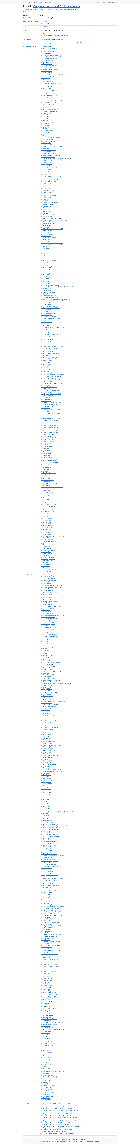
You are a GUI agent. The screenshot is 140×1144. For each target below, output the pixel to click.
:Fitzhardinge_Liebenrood (49, 325)
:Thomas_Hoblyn (46, 64)
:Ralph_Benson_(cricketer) (49, 822)
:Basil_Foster (45, 127)
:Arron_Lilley (45, 490)
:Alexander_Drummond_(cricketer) (51, 218)
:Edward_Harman (46, 322)
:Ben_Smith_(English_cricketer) (50, 137)
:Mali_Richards (46, 290)
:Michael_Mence (46, 466)
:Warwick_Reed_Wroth (48, 511)
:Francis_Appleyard (47, 171)
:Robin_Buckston (46, 445)
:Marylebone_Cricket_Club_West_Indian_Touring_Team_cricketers (60, 1126)
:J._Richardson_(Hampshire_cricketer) (52, 101)
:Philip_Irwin (45, 250)
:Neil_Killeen (45, 469)
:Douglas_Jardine (46, 518)
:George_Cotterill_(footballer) (50, 69)
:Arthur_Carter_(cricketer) (49, 313)
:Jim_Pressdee (45, 408)
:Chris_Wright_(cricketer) (48, 153)
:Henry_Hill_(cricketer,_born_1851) (51, 50)
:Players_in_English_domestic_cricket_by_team (54, 35)
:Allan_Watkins (46, 67)
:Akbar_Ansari (45, 566)
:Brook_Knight (46, 108)
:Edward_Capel (46, 88)
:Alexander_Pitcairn (47, 222)
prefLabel (27, 39)
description (27, 18)
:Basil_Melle (45, 129)
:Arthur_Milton (46, 538)
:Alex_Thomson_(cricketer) (49, 504)
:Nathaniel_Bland (46, 360)
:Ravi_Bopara (45, 562)
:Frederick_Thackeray (48, 508)
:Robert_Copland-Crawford (49, 427)
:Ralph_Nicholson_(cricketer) (49, 306)
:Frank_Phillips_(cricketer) (49, 195)
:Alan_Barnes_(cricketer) (48, 568)
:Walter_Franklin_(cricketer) (49, 483)
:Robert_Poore (46, 436)
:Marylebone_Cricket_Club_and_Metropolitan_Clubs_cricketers (59, 1105)
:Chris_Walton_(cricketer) (49, 150)
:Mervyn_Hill (45, 455)
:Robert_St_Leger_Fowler (48, 441)
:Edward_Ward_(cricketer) (49, 506)
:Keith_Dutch (45, 262)
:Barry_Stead (45, 499)
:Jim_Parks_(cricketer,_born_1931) (51, 404)
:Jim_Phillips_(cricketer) (48, 406)
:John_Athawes (46, 53)
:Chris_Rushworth (47, 144)
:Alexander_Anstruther (48, 215)
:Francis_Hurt (45, 173)
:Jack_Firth (44, 367)
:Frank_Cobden (46, 183)
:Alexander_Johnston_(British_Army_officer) (54, 220)
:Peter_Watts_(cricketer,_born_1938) (51, 245)
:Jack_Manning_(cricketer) (49, 373)
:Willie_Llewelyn (46, 534)
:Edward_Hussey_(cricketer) (49, 48)
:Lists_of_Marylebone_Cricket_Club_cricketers (54, 1131)
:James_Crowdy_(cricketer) (49, 387)
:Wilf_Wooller (45, 532)
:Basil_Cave (45, 125)
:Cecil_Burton (45, 503)
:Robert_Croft (45, 531)
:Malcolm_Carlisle (46, 341)
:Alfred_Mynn (45, 232)
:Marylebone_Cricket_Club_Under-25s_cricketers (55, 1124)
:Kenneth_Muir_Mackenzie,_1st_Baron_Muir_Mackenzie (57, 287)
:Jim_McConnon (46, 401)
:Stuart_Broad (45, 515)
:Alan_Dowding (46, 571)
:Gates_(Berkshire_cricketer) (49, 95)
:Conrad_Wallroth (46, 160)
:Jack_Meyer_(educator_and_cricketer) (52, 374)
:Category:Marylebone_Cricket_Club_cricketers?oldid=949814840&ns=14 (64, 43)
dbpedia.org (74, 9)
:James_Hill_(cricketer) (48, 51)
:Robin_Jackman (46, 446)
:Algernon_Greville (47, 234)
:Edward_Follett (46, 320)
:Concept (44, 27)
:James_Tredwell (46, 553)
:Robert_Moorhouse (47, 434)
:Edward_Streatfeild (47, 90)
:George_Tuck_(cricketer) (49, 510)
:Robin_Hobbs (46, 474)
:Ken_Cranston (46, 274)
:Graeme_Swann (46, 520)
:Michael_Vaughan (47, 525)
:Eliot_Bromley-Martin (48, 92)
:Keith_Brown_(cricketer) (48, 260)
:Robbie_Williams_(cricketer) (49, 420)
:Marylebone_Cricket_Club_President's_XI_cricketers (56, 1115)
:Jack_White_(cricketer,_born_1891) (51, 380)
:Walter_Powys (46, 485)
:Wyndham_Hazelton (47, 480)
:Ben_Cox (44, 134)
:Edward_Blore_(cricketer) (49, 87)
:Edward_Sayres (46, 364)
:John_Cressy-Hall (46, 336)
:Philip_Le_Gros (46, 252)
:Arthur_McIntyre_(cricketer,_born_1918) (53, 536)
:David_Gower (46, 120)
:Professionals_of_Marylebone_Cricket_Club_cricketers (57, 1133)
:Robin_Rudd (45, 450)
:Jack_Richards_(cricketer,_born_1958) (52, 74)
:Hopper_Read (46, 453)
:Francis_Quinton (46, 178)
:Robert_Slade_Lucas (47, 439)
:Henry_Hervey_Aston (48, 550)
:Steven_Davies (46, 517)
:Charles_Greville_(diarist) (49, 541)
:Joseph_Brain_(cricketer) (48, 576)
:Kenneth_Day (45, 283)
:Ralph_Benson (46, 513)
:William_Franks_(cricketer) (49, 357)
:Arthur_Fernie (46, 294)
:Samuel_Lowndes (47, 60)
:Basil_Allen (45, 123)
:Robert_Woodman (47, 443)
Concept (35, 9)
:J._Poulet (44, 99)
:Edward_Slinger (46, 324)
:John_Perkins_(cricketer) (48, 338)
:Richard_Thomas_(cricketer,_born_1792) (53, 494)
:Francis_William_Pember (49, 181)
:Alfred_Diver (45, 227)
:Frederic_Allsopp (46, 206)
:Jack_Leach (45, 371)
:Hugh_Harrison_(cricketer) (49, 861)
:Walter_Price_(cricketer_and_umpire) (52, 487)
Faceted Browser (100, 2)
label (25, 30)
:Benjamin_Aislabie (47, 139)
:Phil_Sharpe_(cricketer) (48, 246)
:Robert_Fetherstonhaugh (49, 431)
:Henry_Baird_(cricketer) (48, 295)
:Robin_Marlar (46, 448)
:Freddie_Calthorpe (47, 204)
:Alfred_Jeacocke (46, 230)
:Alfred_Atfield (46, 225)
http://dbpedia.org (54, 9)
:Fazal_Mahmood (46, 545)
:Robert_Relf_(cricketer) (48, 438)
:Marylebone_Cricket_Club (49, 34)
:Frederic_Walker (46, 46)
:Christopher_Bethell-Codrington (51, 155)
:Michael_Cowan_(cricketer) (49, 996)
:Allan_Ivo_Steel (46, 236)
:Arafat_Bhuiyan (46, 597)
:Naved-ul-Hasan (46, 555)
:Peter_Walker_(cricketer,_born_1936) (52, 243)
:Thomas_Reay (46, 355)
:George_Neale (46, 496)
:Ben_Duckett (45, 136)
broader (26, 34)
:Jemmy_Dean (45, 397)
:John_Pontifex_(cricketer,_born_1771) (52, 102)
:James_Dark (45, 388)
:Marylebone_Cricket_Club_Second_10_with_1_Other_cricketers (59, 1117)
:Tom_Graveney (46, 522)
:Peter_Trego (45, 241)
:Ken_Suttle (45, 281)
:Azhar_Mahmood (47, 539)
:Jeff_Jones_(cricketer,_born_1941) (51, 394)
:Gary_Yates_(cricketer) (48, 94)
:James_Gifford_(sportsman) (49, 864)
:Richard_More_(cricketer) (49, 578)
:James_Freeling (46, 304)
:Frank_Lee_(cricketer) (48, 190)
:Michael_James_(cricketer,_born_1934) (52, 301)
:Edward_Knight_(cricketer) (49, 109)
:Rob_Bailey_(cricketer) (48, 141)
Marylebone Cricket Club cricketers (56, 6)
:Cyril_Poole (45, 543)
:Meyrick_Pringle (46, 457)
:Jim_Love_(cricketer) (47, 399)
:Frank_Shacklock (46, 197)
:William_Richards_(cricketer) (50, 359)
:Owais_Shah (45, 471)
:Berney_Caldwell (46, 315)
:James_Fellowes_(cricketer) (49, 167)
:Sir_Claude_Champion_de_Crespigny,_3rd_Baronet (56, 159)
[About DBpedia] (27, 2)
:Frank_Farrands (46, 187)
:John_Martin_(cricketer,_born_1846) (51, 55)
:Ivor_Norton (45, 332)
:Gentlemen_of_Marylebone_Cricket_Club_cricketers (56, 1103)
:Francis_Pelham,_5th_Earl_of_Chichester (53, 176)
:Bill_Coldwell (45, 362)
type (25, 27)
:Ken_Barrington (46, 273)
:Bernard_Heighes (47, 492)
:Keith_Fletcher (46, 264)
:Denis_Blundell (46, 106)
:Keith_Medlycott (46, 269)
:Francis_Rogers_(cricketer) (49, 180)
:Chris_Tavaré (45, 148)
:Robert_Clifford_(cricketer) (49, 425)
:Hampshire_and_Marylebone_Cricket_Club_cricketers (56, 1108)
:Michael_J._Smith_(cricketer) (50, 462)
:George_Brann (46, 546)
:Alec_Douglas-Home (47, 104)
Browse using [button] (39, 2)
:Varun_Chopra (46, 476)
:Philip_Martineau (46, 253)
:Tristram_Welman (47, 208)
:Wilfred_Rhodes (46, 524)
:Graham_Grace (46, 311)
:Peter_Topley (45, 239)
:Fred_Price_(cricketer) (48, 201)
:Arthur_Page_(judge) (48, 561)
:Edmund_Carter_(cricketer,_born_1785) (52, 83)
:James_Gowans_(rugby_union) (50, 390)
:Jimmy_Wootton (46, 415)
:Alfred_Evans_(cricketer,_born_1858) (52, 229)
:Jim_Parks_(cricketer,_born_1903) (51, 403)
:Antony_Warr (45, 78)
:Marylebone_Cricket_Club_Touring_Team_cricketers (56, 1122)
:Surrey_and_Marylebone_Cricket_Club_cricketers (55, 1107)
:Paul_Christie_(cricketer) (48, 473)
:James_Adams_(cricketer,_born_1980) (52, 383)
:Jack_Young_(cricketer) (48, 381)
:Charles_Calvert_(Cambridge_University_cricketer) (56, 299)
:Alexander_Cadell (47, 216)
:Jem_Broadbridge (47, 395)
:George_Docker (46, 329)
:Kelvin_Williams (46, 271)
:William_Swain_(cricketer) (49, 65)
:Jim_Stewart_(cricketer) (48, 411)
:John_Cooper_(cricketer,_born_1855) (52, 334)
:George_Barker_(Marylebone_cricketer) (53, 327)
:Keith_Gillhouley (46, 266)
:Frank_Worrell (46, 113)
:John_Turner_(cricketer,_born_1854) (51, 57)
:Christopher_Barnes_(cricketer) (50, 318)
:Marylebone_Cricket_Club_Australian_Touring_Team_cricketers (59, 1110)
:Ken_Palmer (45, 280)
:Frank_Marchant (46, 194)
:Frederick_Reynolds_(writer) (49, 733)
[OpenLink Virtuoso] (57, 1139)
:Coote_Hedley (46, 162)
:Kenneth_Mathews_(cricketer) (50, 285)
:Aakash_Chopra (46, 73)
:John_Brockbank (46, 71)
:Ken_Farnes (45, 276)
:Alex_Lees (44, 213)
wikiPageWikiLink (30, 46)
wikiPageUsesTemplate (30, 21)
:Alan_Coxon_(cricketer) (48, 569)
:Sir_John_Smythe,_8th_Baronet (50, 348)
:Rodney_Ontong (46, 452)
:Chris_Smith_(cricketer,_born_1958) (51, 146)
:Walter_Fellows (46, 482)
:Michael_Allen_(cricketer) (49, 459)
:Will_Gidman (45, 478)
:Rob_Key (44, 952)
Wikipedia (57, 1141)
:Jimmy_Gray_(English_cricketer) (50, 413)
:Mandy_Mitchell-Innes (48, 292)
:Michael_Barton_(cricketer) (49, 460)
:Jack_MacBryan (46, 552)
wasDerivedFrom (29, 43)
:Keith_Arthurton (46, 257)
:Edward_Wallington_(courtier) (50, 829)
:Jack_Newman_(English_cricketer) (51, 376)
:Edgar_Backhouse (47, 81)
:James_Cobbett (46, 385)
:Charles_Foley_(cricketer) (49, 317)
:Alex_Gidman (45, 211)
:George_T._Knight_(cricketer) (50, 111)
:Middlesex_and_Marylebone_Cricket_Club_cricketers (56, 1129)
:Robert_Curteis (46, 429)
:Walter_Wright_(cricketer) (49, 489)
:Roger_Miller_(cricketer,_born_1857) (52, 346)
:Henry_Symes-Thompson (49, 331)
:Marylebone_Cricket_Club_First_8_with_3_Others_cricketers (58, 1112)
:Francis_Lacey (46, 174)
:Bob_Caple (45, 417)
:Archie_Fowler (46, 80)
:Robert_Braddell (46, 424)
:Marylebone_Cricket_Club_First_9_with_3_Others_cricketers (58, 1114)
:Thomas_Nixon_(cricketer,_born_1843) (52, 353)
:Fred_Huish (45, 199)
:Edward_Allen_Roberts (48, 85)
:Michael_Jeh (45, 464)
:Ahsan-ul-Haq (46, 564)
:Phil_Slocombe (46, 248)
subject (27, 575)
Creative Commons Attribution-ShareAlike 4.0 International (87, 1141)
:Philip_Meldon (46, 255)
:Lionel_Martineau (47, 339)
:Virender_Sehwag (47, 122)
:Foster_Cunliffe (46, 169)
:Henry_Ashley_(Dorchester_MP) (50, 418)
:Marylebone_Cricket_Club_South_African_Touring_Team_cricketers (60, 1121)
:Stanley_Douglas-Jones (48, 350)
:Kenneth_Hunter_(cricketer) (49, 58)
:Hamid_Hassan (46, 548)
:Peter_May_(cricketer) (48, 559)
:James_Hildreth (46, 392)
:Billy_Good (45, 501)
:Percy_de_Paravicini (47, 557)
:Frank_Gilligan (46, 188)
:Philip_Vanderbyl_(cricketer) (49, 343)
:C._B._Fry (44, 118)
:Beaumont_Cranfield (47, 130)
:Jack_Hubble (45, 369)
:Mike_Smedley (46, 467)
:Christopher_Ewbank (48, 157)
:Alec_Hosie (45, 209)
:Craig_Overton (46, 166)
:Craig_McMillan (46, 164)
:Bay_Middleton (46, 1063)
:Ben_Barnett (45, 132)
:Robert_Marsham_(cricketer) (50, 432)
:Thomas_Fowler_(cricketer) (49, 352)
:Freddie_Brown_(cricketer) (49, 202)
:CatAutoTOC (45, 21)
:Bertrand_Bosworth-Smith (49, 297)
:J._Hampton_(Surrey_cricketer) (50, 97)
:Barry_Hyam (45, 497)
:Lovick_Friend (46, 529)
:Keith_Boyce (45, 259)
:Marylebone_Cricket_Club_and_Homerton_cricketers (56, 1128)
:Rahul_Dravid (45, 116)
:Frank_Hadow (46, 115)
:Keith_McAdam (46, 267)
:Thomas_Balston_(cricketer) (49, 62)
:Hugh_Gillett (45, 302)
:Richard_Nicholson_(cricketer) (50, 308)
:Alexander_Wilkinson (48, 223)
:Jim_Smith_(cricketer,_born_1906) (51, 410)
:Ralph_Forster (46, 345)
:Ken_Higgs (45, 278)
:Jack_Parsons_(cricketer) (49, 378)
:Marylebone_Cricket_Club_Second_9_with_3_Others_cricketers (59, 1119)
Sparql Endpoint (112, 2)
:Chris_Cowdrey (46, 143)
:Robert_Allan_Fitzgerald (48, 422)
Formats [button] (48, 2)
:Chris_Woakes (46, 151)
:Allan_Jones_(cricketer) (48, 238)
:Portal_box (45, 23)
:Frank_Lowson (46, 192)
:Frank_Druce (45, 185)
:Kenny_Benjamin (46, 288)
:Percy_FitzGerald (46, 527)
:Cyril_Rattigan (46, 309)
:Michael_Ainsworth (47, 76)
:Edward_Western (47, 366)
